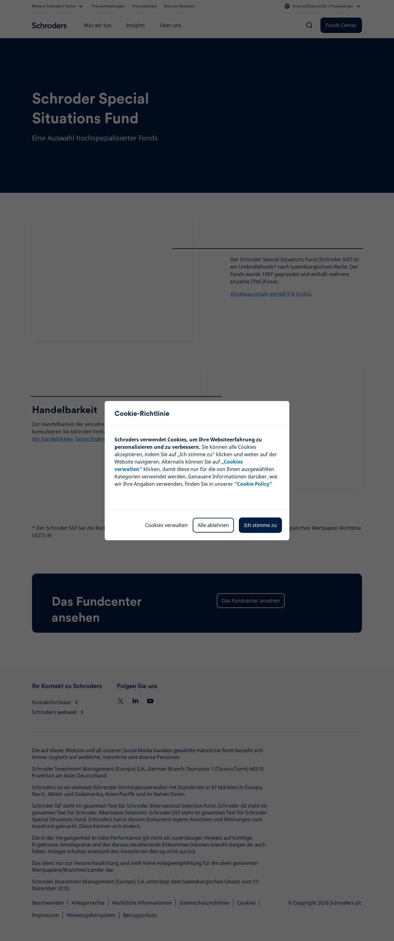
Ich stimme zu (260, 525)
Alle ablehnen (213, 525)
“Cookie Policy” (253, 484)
